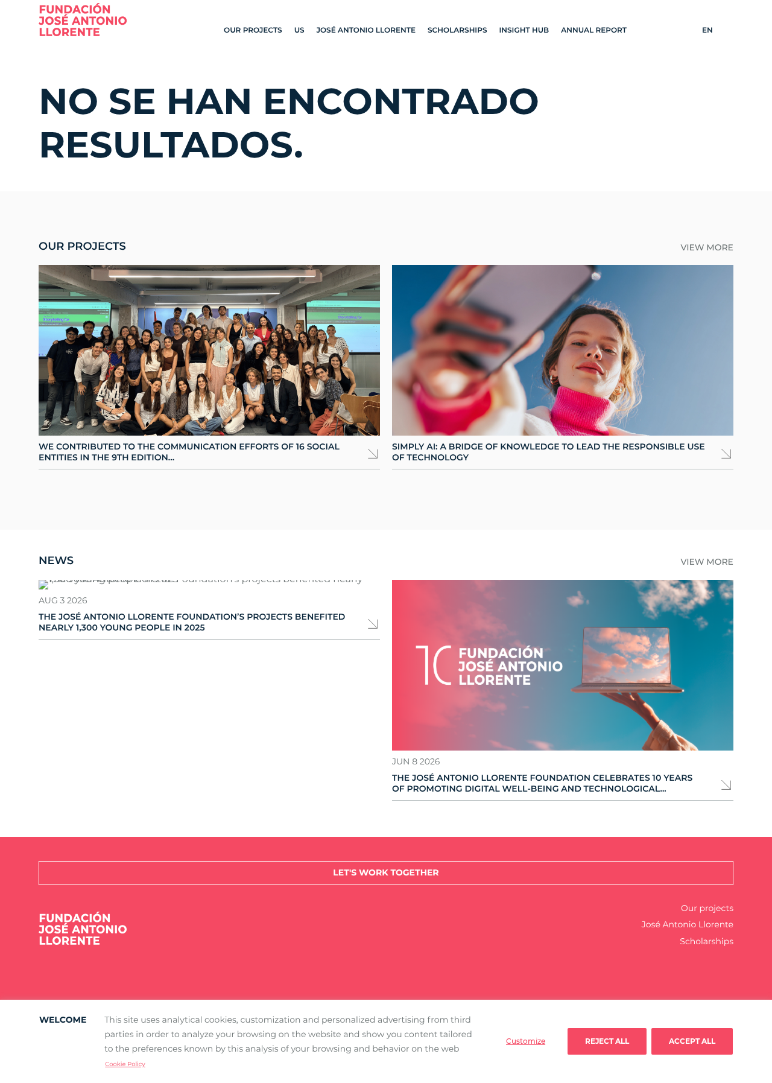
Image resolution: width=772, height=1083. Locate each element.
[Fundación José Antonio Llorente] (83, 19)
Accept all (692, 1041)
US (299, 30)
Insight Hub (524, 30)
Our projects (253, 30)
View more (706, 248)
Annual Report (594, 30)
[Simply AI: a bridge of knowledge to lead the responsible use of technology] (562, 350)
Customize (525, 1041)
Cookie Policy (125, 1064)
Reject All (607, 1041)
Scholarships (457, 30)
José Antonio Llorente (366, 30)
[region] (386, 1041)
